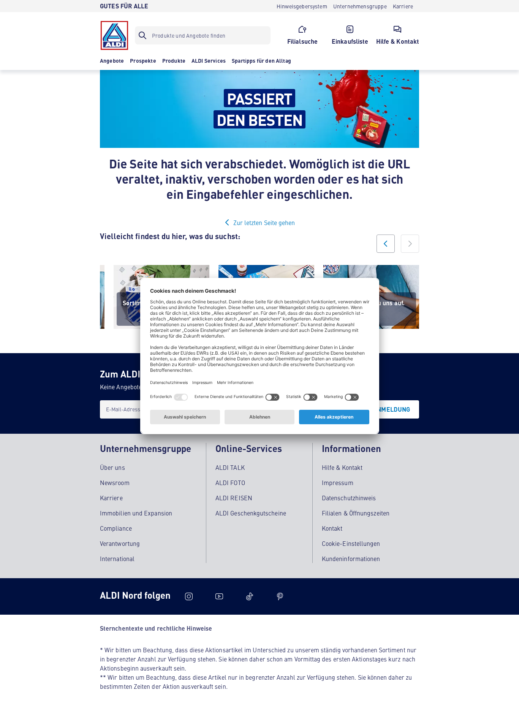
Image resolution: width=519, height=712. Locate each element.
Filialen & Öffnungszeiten (355, 513)
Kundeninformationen (351, 558)
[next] (410, 244)
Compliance (116, 528)
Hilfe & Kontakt (342, 467)
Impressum (337, 482)
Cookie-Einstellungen (351, 543)
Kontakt (332, 528)
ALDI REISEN (233, 497)
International (117, 558)
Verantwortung (120, 543)
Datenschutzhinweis (349, 497)
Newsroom (115, 482)
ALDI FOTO (230, 482)
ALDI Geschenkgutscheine (250, 513)
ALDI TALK (230, 467)
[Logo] (114, 35)
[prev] (386, 244)
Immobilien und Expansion (136, 513)
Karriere (111, 497)
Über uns (112, 467)
